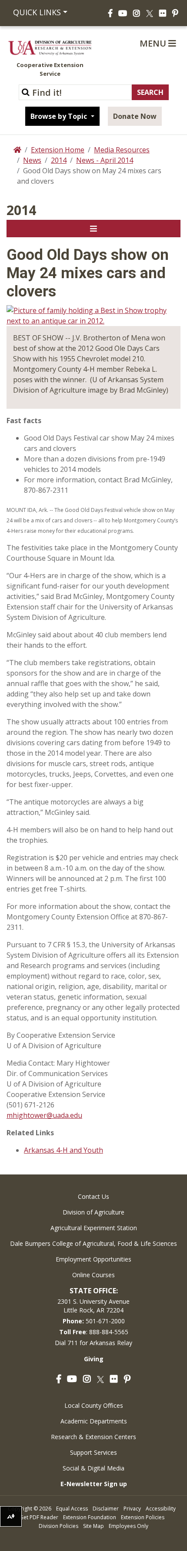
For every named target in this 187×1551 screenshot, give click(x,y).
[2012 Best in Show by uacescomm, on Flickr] (93, 315)
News (32, 160)
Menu (154, 43)
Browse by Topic (59, 116)
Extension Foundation (89, 1517)
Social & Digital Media (93, 1468)
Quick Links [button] (37, 12)
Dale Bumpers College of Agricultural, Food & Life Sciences (93, 1243)
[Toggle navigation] (93, 228)
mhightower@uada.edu (44, 1115)
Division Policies (58, 1526)
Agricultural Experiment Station (93, 1228)
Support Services (93, 1452)
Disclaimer (106, 1508)
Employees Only (128, 1526)
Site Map (93, 1526)
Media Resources (122, 150)
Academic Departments (93, 1421)
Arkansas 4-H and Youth (63, 1150)
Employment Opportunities (93, 1259)
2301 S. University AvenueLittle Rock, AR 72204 (93, 1305)
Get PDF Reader (39, 1517)
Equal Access (72, 1508)
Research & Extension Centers (93, 1437)
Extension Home (57, 150)
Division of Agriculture (93, 1212)
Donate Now (135, 116)
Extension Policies (142, 1517)
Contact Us (93, 1196)
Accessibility (161, 1508)
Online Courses (93, 1275)
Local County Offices (93, 1405)
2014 (59, 160)
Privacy (132, 1508)
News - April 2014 (104, 160)
